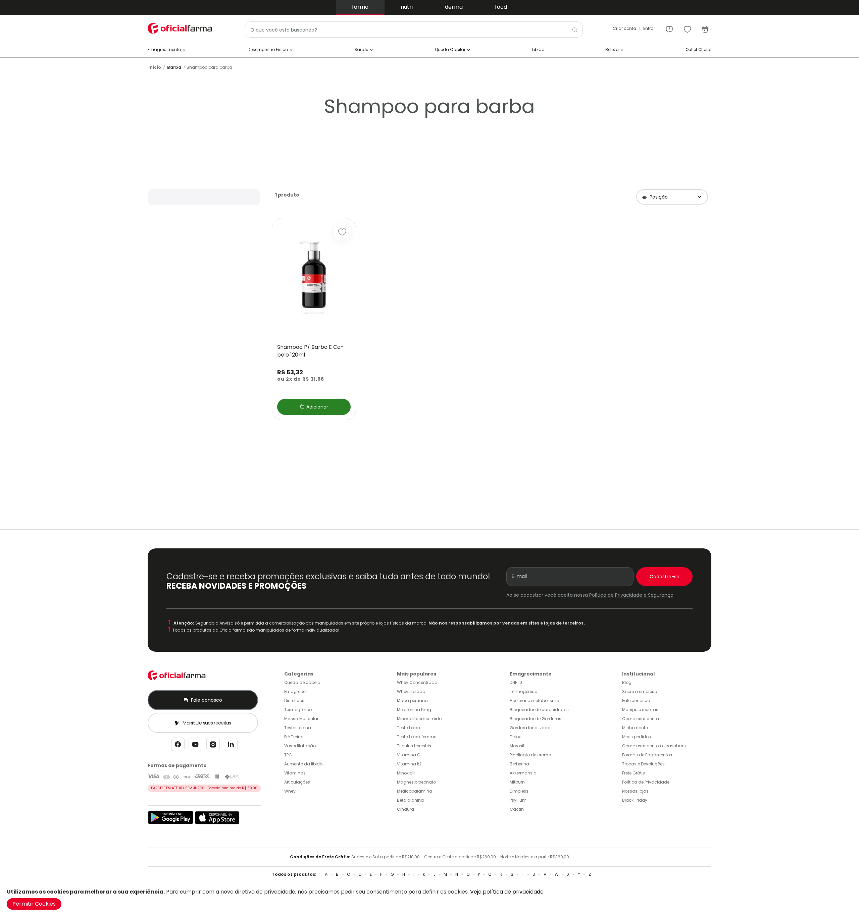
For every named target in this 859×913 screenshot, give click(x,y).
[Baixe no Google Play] (171, 823)
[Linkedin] (231, 746)
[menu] (669, 26)
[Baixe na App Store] (217, 823)
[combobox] (414, 29)
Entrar (649, 28)
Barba (174, 67)
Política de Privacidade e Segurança (631, 595)
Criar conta (624, 28)
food (501, 7)
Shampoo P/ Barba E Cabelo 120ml (310, 351)
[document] (429, 899)
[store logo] (181, 28)
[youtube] (195, 746)
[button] (342, 232)
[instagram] (213, 746)
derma (454, 7)
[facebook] (178, 746)
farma (360, 7)
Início (154, 67)
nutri (407, 7)
